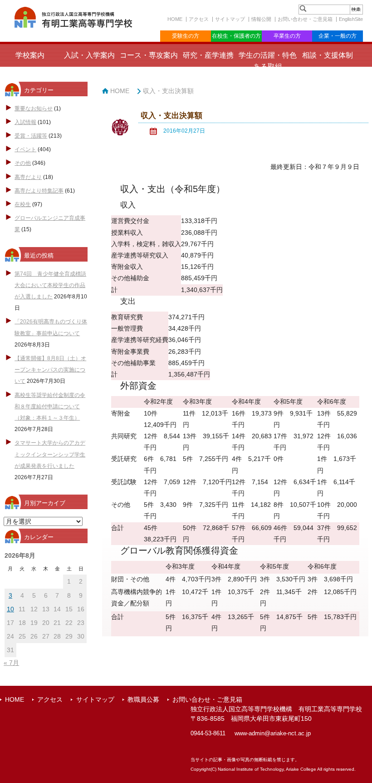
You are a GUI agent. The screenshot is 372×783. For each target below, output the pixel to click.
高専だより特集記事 (39, 191)
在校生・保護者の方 (236, 36)
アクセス (199, 19)
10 (10, 609)
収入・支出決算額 (168, 90)
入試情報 (25, 122)
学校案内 (29, 55)
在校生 (23, 204)
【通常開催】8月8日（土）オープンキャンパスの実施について (50, 369)
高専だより (28, 177)
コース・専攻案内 (149, 55)
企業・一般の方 (337, 36)
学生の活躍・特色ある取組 (268, 60)
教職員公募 (143, 699)
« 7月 (11, 662)
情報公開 (261, 19)
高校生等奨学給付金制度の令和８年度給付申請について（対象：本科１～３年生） (50, 406)
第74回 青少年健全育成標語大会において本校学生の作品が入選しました (50, 285)
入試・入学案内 (89, 55)
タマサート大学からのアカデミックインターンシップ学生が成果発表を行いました (50, 454)
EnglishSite (351, 19)
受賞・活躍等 (31, 136)
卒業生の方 (287, 36)
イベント (25, 149)
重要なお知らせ (34, 108)
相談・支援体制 (327, 55)
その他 (23, 163)
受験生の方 (185, 36)
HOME (174, 19)
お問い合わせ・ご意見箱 (305, 19)
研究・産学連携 (208, 55)
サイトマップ (230, 19)
